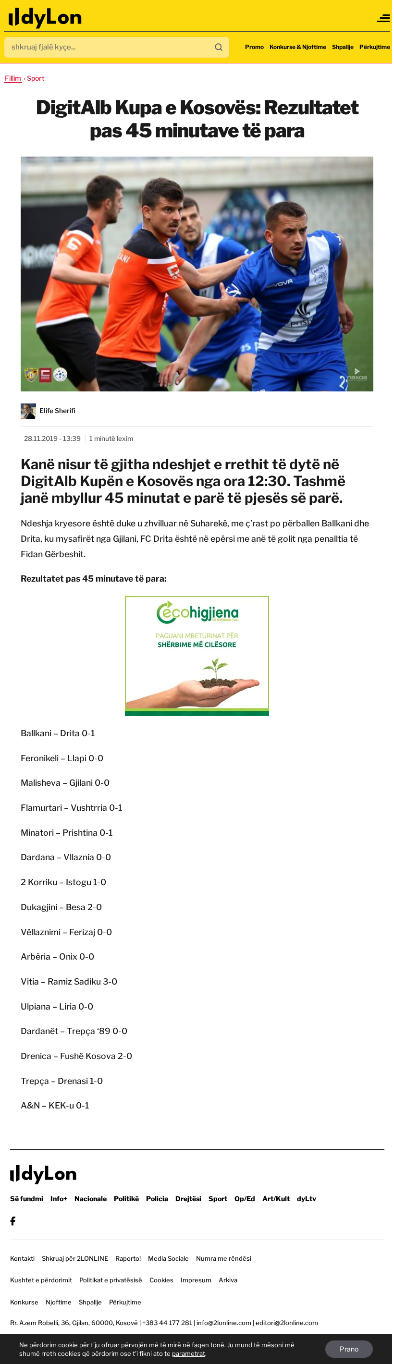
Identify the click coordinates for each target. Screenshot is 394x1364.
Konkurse (24, 1302)
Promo (254, 46)
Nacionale (90, 1198)
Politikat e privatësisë (110, 1280)
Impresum (196, 1280)
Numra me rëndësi (223, 1258)
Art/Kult (276, 1198)
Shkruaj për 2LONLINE (75, 1258)
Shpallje (343, 46)
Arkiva (228, 1280)
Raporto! (128, 1258)
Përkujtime (374, 46)
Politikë (126, 1198)
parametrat (188, 1353)
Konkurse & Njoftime (298, 46)
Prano (349, 1349)
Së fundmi (26, 1198)
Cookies (161, 1280)
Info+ (58, 1198)
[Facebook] (12, 1221)
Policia (157, 1198)
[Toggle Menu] (384, 18)
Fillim (13, 78)
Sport (218, 1198)
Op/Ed (244, 1198)
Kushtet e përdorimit (41, 1280)
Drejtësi (188, 1198)
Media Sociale (168, 1258)
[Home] (45, 18)
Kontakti (22, 1258)
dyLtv (306, 1198)
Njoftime (59, 1302)
